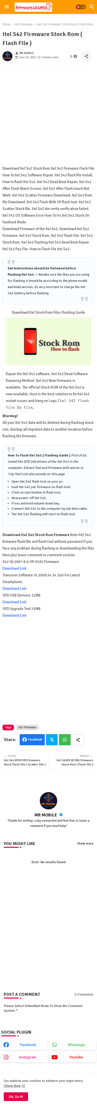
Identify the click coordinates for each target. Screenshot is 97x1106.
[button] (81, 6)
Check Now (12, 1086)
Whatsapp (65, 739)
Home (6, 24)
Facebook (35, 740)
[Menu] (6, 7)
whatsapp (76, 1044)
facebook (28, 1044)
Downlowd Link (14, 568)
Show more (85, 844)
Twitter (52, 739)
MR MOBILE (46, 815)
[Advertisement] (48, 116)
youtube (76, 1057)
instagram (27, 1057)
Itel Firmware (24, 24)
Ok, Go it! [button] (16, 1097)
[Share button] (78, 739)
